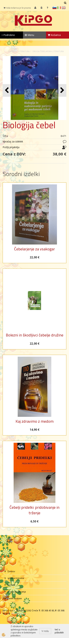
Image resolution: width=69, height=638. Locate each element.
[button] (61, 90)
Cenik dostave (15, 598)
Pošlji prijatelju (11, 147)
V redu (45, 631)
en (64, 7)
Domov (11, 51)
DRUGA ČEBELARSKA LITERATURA (48, 51)
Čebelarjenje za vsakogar (34, 249)
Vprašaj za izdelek (13, 141)
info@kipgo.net (18, 613)
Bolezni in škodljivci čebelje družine (34, 335)
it (59, 7)
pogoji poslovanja (17, 591)
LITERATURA (24, 51)
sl (54, 7)
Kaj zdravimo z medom (35, 421)
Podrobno (9, 35)
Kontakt (11, 584)
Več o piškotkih (59, 631)
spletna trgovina (16, 578)
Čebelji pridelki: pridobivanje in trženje (34, 510)
